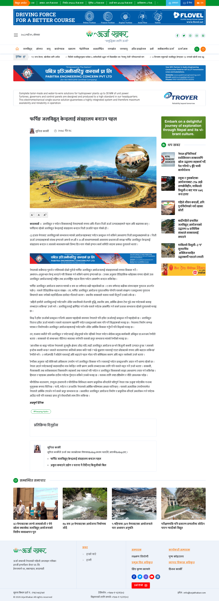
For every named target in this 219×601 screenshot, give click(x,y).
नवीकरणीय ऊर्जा (166, 48)
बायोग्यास (59, 48)
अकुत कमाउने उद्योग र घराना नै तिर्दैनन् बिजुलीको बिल (78, 465)
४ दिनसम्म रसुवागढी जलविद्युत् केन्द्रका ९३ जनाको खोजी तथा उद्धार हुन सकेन (163, 57)
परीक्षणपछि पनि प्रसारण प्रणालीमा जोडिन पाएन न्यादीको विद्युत (183, 526)
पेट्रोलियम (84, 48)
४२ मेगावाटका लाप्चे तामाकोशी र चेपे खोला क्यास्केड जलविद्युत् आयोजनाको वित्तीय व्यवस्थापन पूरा (33, 528)
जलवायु (124, 48)
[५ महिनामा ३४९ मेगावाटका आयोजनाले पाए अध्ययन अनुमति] (134, 503)
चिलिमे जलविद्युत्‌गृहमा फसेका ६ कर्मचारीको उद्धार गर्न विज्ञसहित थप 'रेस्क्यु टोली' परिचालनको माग (86, 57)
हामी (89, 560)
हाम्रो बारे (91, 554)
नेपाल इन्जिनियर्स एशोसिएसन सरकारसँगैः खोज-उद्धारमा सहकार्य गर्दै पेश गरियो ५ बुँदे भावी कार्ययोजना (192, 162)
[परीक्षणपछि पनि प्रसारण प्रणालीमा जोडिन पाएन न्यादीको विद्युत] (183, 503)
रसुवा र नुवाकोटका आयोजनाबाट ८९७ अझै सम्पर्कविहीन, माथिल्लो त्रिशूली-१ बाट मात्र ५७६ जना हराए (190, 186)
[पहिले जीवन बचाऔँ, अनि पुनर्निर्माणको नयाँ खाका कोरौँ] (168, 208)
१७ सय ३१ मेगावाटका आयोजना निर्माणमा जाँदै (84, 526)
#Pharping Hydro (41, 411)
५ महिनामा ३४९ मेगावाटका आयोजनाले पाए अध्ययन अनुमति (132, 526)
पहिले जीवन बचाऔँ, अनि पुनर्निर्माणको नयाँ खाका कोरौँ (191, 207)
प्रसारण (71, 48)
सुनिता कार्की (42, 131)
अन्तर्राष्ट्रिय (98, 48)
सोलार (39, 48)
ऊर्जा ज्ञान (182, 48)
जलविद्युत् (27, 48)
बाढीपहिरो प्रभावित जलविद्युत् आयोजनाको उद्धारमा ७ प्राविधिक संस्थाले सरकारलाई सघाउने (190, 229)
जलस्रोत (112, 48)
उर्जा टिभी (138, 585)
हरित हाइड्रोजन (139, 48)
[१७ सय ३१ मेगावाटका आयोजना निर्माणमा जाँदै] (85, 503)
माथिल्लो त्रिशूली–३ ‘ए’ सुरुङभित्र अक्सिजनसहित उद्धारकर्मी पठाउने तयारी (190, 251)
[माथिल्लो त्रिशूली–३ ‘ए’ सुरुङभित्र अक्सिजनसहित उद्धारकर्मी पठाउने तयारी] (168, 250)
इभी (152, 48)
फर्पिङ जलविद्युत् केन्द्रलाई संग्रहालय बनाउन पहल (76, 459)
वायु (49, 48)
